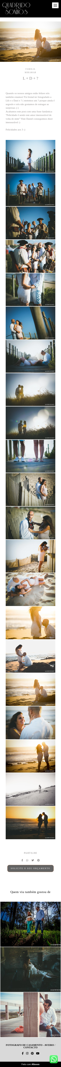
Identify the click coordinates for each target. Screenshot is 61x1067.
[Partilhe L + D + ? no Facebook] (22, 860)
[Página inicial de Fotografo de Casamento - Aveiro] (16, 8)
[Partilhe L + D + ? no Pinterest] (38, 860)
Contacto (30, 1047)
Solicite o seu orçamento (30, 868)
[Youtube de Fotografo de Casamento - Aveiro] (37, 1053)
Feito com (30, 1064)
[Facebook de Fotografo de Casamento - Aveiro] (23, 1053)
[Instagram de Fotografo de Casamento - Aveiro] (27, 1053)
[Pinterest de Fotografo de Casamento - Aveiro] (32, 1053)
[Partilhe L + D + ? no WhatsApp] (27, 860)
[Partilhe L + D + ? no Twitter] (33, 860)
